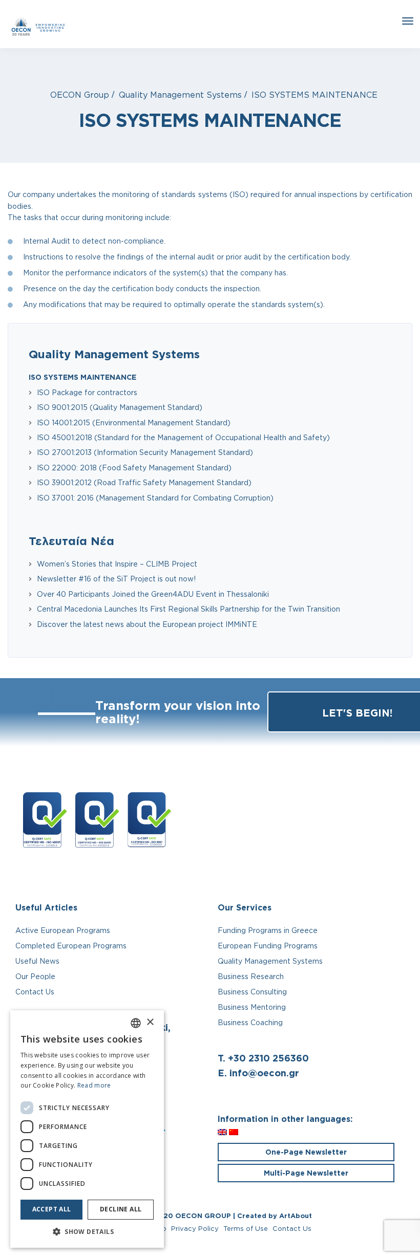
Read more (94, 1085)
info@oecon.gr (264, 1073)
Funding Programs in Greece (268, 930)
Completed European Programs (71, 945)
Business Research (251, 976)
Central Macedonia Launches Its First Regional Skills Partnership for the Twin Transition (188, 609)
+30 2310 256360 (268, 1058)
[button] (87, 1232)
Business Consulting (252, 991)
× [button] (150, 1022)
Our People (35, 976)
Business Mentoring (252, 1007)
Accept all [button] (51, 1209)
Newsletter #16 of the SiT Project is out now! (116, 578)
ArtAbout (295, 1215)
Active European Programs (62, 930)
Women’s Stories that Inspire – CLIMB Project (117, 564)
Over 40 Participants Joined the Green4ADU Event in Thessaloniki (153, 594)
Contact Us (34, 991)
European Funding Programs (268, 945)
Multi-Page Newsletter (306, 1173)
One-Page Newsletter (306, 1152)
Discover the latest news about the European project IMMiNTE (147, 624)
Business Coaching (250, 1022)
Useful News (37, 961)
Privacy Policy (195, 1228)
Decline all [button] (120, 1209)
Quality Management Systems (114, 354)
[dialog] (87, 1129)
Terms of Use (245, 1228)
